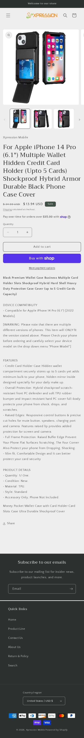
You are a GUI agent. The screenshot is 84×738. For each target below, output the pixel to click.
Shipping (7, 209)
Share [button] (11, 523)
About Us (14, 647)
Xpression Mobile (35, 730)
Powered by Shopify (56, 730)
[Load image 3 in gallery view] (64, 119)
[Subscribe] (71, 589)
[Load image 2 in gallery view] (42, 119)
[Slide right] (79, 119)
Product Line (16, 629)
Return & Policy (18, 656)
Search (13, 665)
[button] (8, 15)
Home (12, 619)
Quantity (8, 224)
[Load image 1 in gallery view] (20, 119)
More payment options (42, 268)
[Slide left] (4, 119)
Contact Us (15, 638)
